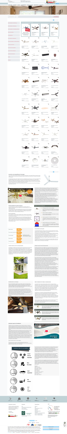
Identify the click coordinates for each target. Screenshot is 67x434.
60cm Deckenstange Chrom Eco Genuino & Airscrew (35, 85)
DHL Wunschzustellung (24, 432)
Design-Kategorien (44, 301)
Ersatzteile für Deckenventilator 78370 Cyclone (34, 72)
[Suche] (45, 3)
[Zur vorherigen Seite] (49, 20)
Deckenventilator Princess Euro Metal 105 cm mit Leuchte (35, 112)
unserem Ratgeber (19, 340)
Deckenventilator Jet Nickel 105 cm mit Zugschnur (54, 112)
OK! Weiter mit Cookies (51, 426)
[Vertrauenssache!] (51, 1)
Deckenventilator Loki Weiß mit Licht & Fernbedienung (54, 138)
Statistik (14, 432)
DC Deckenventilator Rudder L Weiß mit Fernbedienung (25, 72)
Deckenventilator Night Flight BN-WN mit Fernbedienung (54, 99)
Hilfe (22, 406)
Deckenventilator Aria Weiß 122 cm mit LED (25, 138)
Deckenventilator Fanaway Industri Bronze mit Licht (35, 125)
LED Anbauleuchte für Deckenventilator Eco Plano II (54, 152)
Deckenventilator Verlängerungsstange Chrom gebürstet (44, 99)
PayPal (29, 432)
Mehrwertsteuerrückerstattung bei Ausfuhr (26, 407)
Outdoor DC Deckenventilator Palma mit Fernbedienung (25, 165)
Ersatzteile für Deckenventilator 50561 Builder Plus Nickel (44, 72)
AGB (35, 407)
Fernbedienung (22, 219)
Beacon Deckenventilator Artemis (18, 291)
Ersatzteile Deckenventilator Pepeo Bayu (44, 112)
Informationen (49, 417)
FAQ (29, 1)
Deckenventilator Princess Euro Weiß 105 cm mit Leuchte (25, 125)
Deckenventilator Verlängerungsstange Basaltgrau (44, 59)
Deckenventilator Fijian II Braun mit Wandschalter (25, 85)
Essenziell (10, 432)
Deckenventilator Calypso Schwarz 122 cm (35, 152)
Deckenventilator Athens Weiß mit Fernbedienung (54, 46)
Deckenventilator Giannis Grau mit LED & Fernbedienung (35, 99)
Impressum (36, 406)
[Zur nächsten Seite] (58, 20)
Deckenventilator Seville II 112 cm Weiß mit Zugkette (35, 46)
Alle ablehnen (50, 429)
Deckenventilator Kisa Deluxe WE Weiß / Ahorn (44, 125)
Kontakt (21, 1)
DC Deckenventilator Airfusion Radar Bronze (54, 72)
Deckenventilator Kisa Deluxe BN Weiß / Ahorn (54, 32)
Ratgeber (26, 1)
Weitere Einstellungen (37, 432)
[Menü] (65, 421)
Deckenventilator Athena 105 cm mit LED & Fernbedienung (35, 32)
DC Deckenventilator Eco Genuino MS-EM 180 (35, 138)
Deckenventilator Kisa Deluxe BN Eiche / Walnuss (54, 125)
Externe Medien (18, 432)
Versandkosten (29, 30)
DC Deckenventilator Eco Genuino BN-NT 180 (25, 46)
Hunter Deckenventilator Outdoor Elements (41, 266)
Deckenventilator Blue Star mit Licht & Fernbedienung (25, 33)
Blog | (28, 1)
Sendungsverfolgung (11, 412)
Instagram (38, 422)
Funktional (33, 432)
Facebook (34, 422)
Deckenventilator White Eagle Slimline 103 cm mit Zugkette (44, 46)
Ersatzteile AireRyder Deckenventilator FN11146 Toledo (54, 59)
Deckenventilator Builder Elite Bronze (54, 85)
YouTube (30, 422)
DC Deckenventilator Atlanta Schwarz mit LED (44, 152)
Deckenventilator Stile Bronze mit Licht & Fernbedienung (25, 59)
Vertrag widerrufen (32, 420)
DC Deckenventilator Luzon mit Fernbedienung (34, 59)
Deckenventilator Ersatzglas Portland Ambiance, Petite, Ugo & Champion (35, 165)
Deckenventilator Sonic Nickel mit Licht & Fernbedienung (44, 165)
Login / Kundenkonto (24, 408)
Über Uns (24, 1)
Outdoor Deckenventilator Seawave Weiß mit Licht (44, 138)
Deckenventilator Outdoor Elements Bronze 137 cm (25, 152)
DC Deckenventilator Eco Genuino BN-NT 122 (25, 112)
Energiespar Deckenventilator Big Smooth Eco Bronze (44, 32)
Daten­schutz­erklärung (31, 431)
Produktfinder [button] (56, 16)
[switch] (64, 426)
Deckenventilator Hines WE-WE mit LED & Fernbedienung (44, 85)
